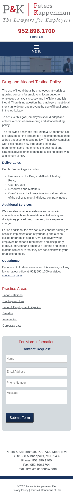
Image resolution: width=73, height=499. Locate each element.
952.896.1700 (36, 30)
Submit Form (20, 418)
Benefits (7, 313)
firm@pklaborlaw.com (41, 469)
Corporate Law (11, 325)
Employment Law (13, 301)
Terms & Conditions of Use (45, 490)
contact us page (12, 275)
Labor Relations (12, 295)
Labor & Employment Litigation (21, 307)
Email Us (36, 37)
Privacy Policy (20, 490)
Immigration (9, 319)
